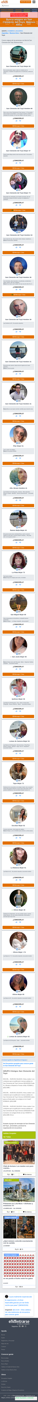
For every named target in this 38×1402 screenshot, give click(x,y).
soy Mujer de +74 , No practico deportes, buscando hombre (17, 956)
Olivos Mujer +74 (19, 952)
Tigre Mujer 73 (18, 783)
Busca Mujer (4, 1364)
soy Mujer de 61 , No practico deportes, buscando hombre (17, 871)
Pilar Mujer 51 (18, 446)
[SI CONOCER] (16, 78)
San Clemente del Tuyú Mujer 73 (18, 193)
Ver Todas (7, 1137)
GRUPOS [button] (18, 10)
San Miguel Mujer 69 (18, 615)
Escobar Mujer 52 (18, 825)
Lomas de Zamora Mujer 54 (19, 741)
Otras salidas (25, 1310)
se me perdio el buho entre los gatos (18, 1278)
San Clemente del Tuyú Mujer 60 (18, 66)
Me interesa (28, 1174)
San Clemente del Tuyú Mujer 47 (18, 151)
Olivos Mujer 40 (19, 910)
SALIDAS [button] (27, 10)
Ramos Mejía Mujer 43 (18, 530)
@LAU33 (5, 1283)
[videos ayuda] (34, 1)
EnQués (3, 1384)
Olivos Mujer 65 (18, 994)
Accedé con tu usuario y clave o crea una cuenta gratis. (19, 15)
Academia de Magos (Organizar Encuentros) (12, 1390)
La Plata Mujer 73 (18, 572)
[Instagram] (25, 1326)
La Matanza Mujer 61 (18, 868)
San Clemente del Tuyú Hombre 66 (19, 108)
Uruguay (24, 1060)
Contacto (3, 1346)
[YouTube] (22, 1326)
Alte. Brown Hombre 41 (18, 488)
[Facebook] (19, 1326)
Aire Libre (8, 1180)
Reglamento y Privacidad (7, 1340)
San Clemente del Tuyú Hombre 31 (18, 362)
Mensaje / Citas (19, 83)
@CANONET (6, 1245)
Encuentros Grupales (6, 1378)
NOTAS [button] (34, 10)
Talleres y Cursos (11, 1142)
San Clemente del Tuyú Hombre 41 (18, 404)
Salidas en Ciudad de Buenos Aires (10, 1367)
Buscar (3, 1334)
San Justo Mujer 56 (19, 657)
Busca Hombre (5, 1361)
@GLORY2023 (7, 1171)
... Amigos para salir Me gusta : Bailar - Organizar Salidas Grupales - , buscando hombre (18, 662)
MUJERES (19, 31)
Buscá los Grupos (6, 1387)
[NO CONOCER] (20, 78)
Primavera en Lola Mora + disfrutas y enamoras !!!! (18, 1204)
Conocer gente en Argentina (11, 1060)
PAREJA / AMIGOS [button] (7, 10)
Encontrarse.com (18, 1395)
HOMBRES (11, 31)
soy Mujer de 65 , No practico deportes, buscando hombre (17, 998)
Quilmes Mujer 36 (18, 699)
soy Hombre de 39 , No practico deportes (13, 323)
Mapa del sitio (4, 1343)
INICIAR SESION (25, 2)
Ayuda (3, 1337)
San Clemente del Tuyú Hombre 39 (18, 319)
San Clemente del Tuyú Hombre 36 (18, 277)
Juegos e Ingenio (11, 1217)
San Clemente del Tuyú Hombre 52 (19, 235)
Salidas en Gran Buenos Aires (9, 1369)
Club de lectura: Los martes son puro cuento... (18, 1167)
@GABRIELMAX (7, 1208)
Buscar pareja (4, 1358)
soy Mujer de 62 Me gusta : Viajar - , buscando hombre (16, 1040)
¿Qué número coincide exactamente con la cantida (18, 1242)
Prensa (3, 1349)
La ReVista (4, 1381)
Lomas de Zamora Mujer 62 (19, 1036)
